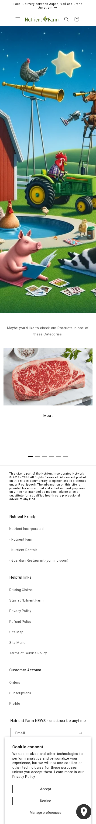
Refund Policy (20, 621)
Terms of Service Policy (28, 653)
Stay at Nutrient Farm (26, 600)
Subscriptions (20, 693)
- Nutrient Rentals (23, 550)
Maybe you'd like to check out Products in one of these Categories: (48, 331)
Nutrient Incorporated (26, 529)
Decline (45, 801)
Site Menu (17, 642)
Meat (48, 415)
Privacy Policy (23, 777)
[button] (18, 19)
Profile (14, 703)
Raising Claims (21, 590)
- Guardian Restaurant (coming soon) (39, 560)
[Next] (86, 401)
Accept (45, 789)
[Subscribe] (80, 733)
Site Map (16, 632)
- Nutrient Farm (21, 539)
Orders (14, 682)
